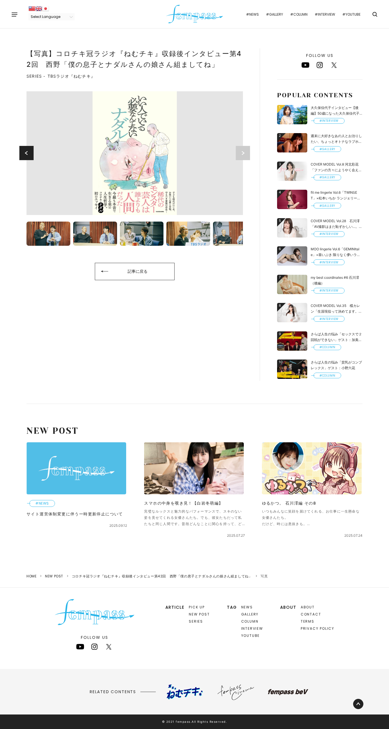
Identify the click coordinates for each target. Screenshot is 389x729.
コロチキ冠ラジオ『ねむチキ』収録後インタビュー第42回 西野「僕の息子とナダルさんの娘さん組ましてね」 (162, 576)
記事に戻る (138, 271)
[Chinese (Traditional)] (31, 8)
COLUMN (250, 621)
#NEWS (252, 14)
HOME (31, 576)
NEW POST (54, 576)
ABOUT (308, 607)
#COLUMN (299, 14)
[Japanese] (45, 8)
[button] (26, 153)
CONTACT (311, 614)
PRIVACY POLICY (317, 628)
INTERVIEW (252, 628)
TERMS (307, 621)
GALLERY (250, 614)
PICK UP (197, 607)
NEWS (247, 607)
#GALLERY (274, 14)
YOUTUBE (250, 635)
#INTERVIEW (325, 14)
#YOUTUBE (351, 14)
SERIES (196, 621)
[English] (38, 8)
